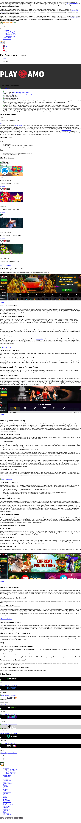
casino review (39, 339)
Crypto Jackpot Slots (11, 32)
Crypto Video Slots (11, 34)
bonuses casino (7, 37)
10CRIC (5, 799)
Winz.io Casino (7, 802)
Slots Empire (6, 800)
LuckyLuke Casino (8, 783)
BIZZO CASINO (7, 814)
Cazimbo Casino (7, 780)
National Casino (7, 792)
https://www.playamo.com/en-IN (21, 92)
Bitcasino (5, 807)
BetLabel (5, 779)
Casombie (5, 786)
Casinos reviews (7, 39)
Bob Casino (6, 813)
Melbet (5, 797)
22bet (4, 790)
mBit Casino (6, 810)
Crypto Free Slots (10, 33)
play (1, 123)
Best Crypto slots (10, 36)
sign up (2, 302)
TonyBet (5, 789)
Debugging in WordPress (72, 3)
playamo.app (29, 94)
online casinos (18, 125)
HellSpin (5, 793)
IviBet (4, 812)
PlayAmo (5, 795)
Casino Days (6, 809)
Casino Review (13, 685)
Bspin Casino (6, 806)
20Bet (4, 796)
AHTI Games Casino (8, 804)
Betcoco (5, 785)
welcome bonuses (66, 130)
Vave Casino (6, 787)
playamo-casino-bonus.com (19, 94)
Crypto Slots (6, 30)
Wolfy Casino (6, 782)
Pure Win (5, 803)
